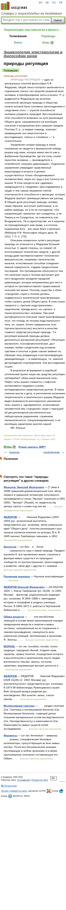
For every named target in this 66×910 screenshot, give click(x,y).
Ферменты (10, 735)
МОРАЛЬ (9, 646)
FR (60, 2)
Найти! (58, 20)
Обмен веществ (14, 616)
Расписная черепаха (17, 576)
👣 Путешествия (9, 786)
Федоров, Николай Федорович (24, 487)
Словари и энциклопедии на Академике (31, 13)
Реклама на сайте (39, 780)
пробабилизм (51, 452)
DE (47, 2)
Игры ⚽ (48, 42)
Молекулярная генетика (19, 705)
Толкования (18, 36)
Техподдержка (23, 780)
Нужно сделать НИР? (32, 446)
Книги (18, 42)
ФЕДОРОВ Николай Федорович (24, 587)
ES (54, 2)
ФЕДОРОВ (10, 517)
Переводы (48, 36)
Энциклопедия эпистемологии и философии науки (33, 29)
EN (40, 2)
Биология (10, 546)
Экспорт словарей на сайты (14, 791)
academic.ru (14, 6)
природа (14, 452)
